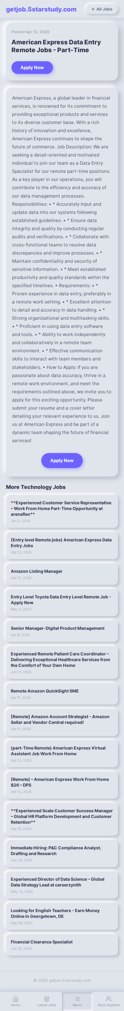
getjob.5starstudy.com (41, 9)
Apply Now (32, 67)
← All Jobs (102, 9)
